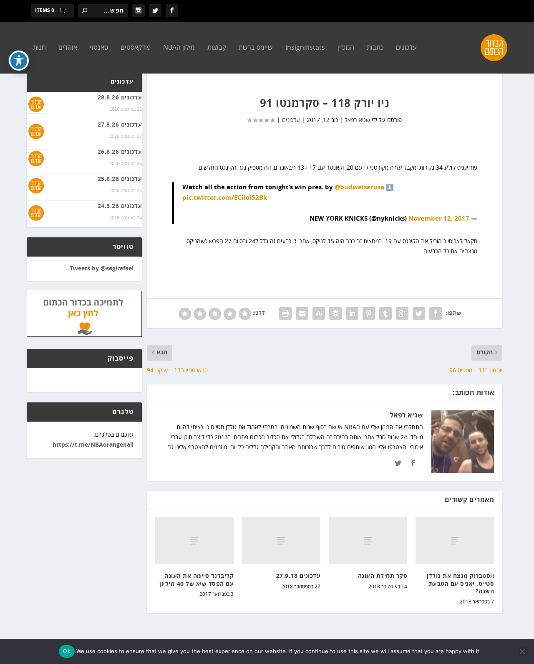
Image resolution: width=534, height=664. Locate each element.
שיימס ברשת (256, 48)
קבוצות (216, 48)
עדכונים (406, 48)
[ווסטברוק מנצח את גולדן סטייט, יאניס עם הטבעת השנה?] (455, 541)
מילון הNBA (179, 48)
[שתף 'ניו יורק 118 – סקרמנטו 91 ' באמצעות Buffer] (335, 313)
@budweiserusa (359, 187)
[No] (523, 651)
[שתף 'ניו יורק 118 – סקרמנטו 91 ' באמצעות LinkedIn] (352, 313)
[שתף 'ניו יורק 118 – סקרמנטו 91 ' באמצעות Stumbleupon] (318, 313)
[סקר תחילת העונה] (368, 541)
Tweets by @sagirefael (102, 268)
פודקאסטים (136, 48)
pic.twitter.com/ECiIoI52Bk (224, 198)
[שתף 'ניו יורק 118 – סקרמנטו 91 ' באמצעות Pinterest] (368, 313)
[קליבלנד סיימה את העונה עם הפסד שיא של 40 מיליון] (194, 541)
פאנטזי (99, 48)
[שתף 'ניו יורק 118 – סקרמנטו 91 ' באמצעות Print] (285, 313)
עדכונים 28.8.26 (120, 98)
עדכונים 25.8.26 (120, 179)
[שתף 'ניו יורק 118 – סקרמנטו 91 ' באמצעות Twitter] (419, 313)
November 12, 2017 (438, 219)
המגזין (346, 48)
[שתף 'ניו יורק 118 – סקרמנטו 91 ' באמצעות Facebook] (435, 313)
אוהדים (67, 48)
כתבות (375, 48)
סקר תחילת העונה (383, 576)
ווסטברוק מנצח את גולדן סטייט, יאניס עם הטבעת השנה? (460, 583)
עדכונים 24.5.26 (120, 206)
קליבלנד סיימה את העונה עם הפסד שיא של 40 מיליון (196, 580)
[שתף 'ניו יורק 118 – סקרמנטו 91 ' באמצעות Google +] (402, 313)
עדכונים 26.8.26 (120, 152)
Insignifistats (305, 48)
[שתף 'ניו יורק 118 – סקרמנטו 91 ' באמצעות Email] (302, 313)
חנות (39, 48)
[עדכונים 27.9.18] (281, 541)
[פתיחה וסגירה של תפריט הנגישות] (19, 61)
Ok (67, 651)
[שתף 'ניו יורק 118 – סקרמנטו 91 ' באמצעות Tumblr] (385, 313)
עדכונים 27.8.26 (120, 125)
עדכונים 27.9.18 (298, 576)
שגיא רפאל (357, 120)
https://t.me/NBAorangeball (93, 445)
